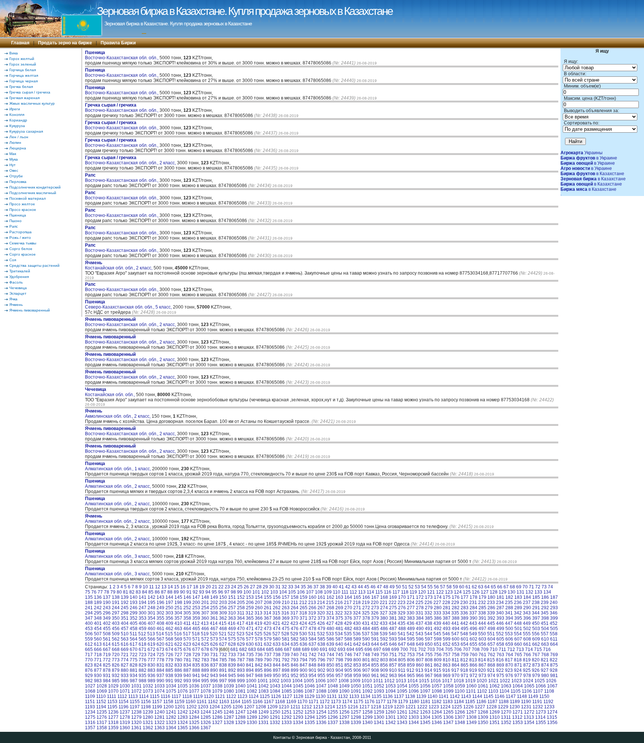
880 (125, 670)
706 (458, 649)
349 (107, 618)
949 (268, 675)
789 (259, 660)
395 (518, 618)
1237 (125, 712)
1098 (437, 691)
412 (196, 623)
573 (214, 639)
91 (189, 592)
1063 (506, 686)
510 (125, 633)
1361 (136, 727)
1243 (194, 712)
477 (303, 628)
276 (402, 607)
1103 (493, 691)
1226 (468, 706)
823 (89, 665)
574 (223, 639)
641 (348, 644)
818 (518, 660)
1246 (229, 712)
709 (485, 649)
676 (187, 649)
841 (250, 665)
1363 (159, 727)
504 (545, 628)
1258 (367, 712)
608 (527, 639)
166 (366, 597)
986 (125, 680)
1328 (229, 722)
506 (89, 633)
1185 (470, 701)
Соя (12, 260)
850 (330, 665)
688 (297, 649)
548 (464, 633)
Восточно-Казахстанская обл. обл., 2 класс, (131, 160)
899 (295, 670)
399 (554, 618)
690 (315, 649)
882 (142, 670)
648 (411, 644)
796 (321, 660)
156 (277, 597)
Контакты (282, 737)
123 (449, 592)
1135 (377, 696)
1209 (272, 706)
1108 (549, 691)
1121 (220, 696)
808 (429, 660)
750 (384, 654)
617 (134, 644)
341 (509, 613)
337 (473, 613)
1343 (402, 722)
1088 (321, 691)
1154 (124, 701)
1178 (392, 701)
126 (476, 592)
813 (473, 660)
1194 (101, 706)
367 (268, 618)
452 (554, 623)
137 (107, 597)
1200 (168, 706)
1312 (517, 717)
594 (402, 639)
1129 (309, 696)
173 (429, 597)
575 (232, 639)
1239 (148, 712)
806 (411, 660)
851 (339, 665)
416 (232, 623)
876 (89, 670)
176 (456, 597)
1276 (102, 717)
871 (518, 665)
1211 (295, 706)
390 (473, 618)
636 (303, 644)
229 (455, 602)
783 (205, 660)
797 (330, 660)
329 (401, 613)
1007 (332, 680)
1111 (111, 696)
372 (312, 618)
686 (279, 649)
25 (240, 586)
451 (545, 623)
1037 (206, 686)
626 (214, 644)
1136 (388, 696)
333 (437, 613)
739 (286, 654)
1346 (437, 722)
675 (178, 649)
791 (277, 660)
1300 (379, 717)
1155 (135, 701)
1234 (90, 712)
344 (536, 613)
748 (366, 654)
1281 (159, 717)
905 (348, 670)
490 (420, 628)
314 (267, 613)
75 (87, 592)
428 (339, 623)
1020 (482, 680)
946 (241, 675)
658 (500, 644)
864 (456, 665)
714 (529, 649)
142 (151, 597)
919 (473, 670)
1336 (321, 722)
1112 (122, 696)
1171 (314, 701)
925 (527, 670)
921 (491, 670)
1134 (365, 696)
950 (277, 675)
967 (429, 675)
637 (312, 644)
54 (423, 586)
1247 (240, 712)
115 (379, 592)
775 (134, 660)
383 (411, 618)
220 (375, 602)
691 (324, 649)
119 (413, 592)
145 (178, 597)
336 (464, 613)
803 (384, 660)
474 (277, 628)
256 (223, 607)
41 (341, 586)
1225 (457, 706)
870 (509, 665)
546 (446, 633)
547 (455, 633)
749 (375, 654)
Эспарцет (17, 293)
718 (98, 654)
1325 (194, 722)
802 (375, 660)
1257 (356, 712)
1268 (483, 712)
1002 (274, 680)
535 (348, 633)
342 (518, 613)
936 (151, 675)
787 (241, 660)
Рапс (13, 226)
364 (241, 618)
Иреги (14, 109)
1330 (252, 722)
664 (554, 644)
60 (461, 586)
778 (160, 660)
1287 (229, 717)
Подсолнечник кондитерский (35, 187)
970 (456, 675)
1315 (552, 717)
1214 (330, 706)
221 (384, 602)
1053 (390, 686)
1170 (302, 701)
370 (295, 618)
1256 (344, 712)
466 (205, 628)
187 (554, 597)
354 (151, 618)
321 (330, 613)
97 (227, 592)
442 (464, 623)
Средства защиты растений (34, 265)
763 (500, 654)
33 (290, 586)
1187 (492, 701)
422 (285, 623)
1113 (133, 696)
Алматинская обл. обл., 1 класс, (118, 466)
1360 (125, 727)
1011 (378, 680)
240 (554, 602)
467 (214, 628)
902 (321, 670)
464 (187, 628)
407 (151, 623)
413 (205, 623)
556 (536, 633)
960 (366, 675)
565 (142, 639)
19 (202, 586)
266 (312, 607)
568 (169, 639)
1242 (182, 712)
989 (151, 680)
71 (531, 586)
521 (223, 633)
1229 (503, 706)
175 (447, 597)
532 (321, 633)
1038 (217, 686)
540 (393, 633)
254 (205, 607)
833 (178, 665)
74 (550, 586)
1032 (148, 686)
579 (268, 639)
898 (286, 670)
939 (178, 675)
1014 (412, 680)
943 (214, 675)
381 (393, 618)
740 (295, 654)
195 (151, 602)
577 (250, 639)
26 (246, 586)
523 (240, 633)
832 (169, 665)
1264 (437, 712)
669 (125, 649)
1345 (425, 722)
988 (142, 680)
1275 (90, 717)
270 (348, 607)
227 (437, 602)
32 (284, 586)
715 (538, 649)
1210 (284, 706)
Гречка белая (21, 87)
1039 (229, 686)
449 (527, 623)
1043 (275, 686)
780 (178, 660)
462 (169, 628)
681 (234, 649)
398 (545, 618)
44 (360, 586)
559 (89, 639)
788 (250, 660)
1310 (494, 717)
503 (536, 628)
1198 (146, 706)
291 (536, 607)
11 (151, 586)
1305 (437, 717)
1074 (159, 691)
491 (429, 628)
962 (384, 675)
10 (145, 586)
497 (482, 628)
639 (330, 644)
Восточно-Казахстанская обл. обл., (122, 55)
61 (468, 586)
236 (518, 602)
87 (163, 592)
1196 (124, 706)
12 (157, 586)
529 (294, 633)
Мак (12, 154)
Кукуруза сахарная (26, 131)
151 (232, 597)
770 (89, 660)
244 (116, 607)
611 (554, 639)
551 (491, 633)
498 (491, 628)
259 (250, 607)
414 (214, 623)
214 (321, 602)
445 (491, 623)
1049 (344, 686)
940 (187, 675)
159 (303, 597)
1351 (494, 722)
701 (413, 649)
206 (250, 602)
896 (268, 670)
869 (500, 665)
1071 (125, 691)
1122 (231, 696)
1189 (515, 701)
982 (89, 680)
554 (518, 633)
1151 (90, 701)
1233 (549, 706)
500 (509, 628)
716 (547, 649)
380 (384, 618)
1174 (347, 701)
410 (178, 623)
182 (509, 597)
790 (268, 660)
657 (491, 644)
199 (187, 602)
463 (178, 628)
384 (420, 618)
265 (303, 607)
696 (368, 649)
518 (196, 633)
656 (482, 644)
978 (527, 675)
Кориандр (18, 120)
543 (419, 633)
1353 (517, 722)
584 (312, 639)
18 (195, 586)
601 (464, 639)
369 (286, 618)
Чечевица (18, 288)
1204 (214, 706)
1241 (171, 712)
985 (116, 680)
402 (107, 623)
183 (518, 597)
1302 (402, 717)
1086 (298, 691)
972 (473, 675)
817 (509, 660)
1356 (552, 722)
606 (509, 639)
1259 (379, 712)
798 (339, 660)
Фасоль (16, 282)
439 (437, 623)
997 (223, 680)
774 (125, 660)
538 (375, 633)
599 (447, 639)
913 (419, 670)
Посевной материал (27, 198)
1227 (480, 706)
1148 (522, 696)
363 (232, 618)
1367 (206, 727)
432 (375, 623)
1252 (298, 712)
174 (438, 597)
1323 (171, 722)
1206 (238, 706)
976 (509, 675)
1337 (333, 722)
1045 (298, 686)
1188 (504, 701)
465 (196, 628)
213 (312, 602)
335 (455, 613)
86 (157, 592)
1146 (500, 696)
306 (196, 613)
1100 (460, 691)
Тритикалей (19, 271)
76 (94, 592)
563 (125, 639)
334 (446, 613)
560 (98, 639)
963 (393, 675)
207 (259, 602)
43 (354, 586)
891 (223, 670)
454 (98, 628)
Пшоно (15, 221)
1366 (194, 727)
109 (328, 592)
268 (330, 607)
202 (214, 602)
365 (250, 618)
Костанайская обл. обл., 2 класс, (119, 265)
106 (301, 592)
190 (107, 602)
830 (151, 665)
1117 (176, 696)
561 (107, 639)
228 (446, 602)
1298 (356, 717)
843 (268, 665)
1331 (263, 722)
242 (98, 607)
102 (265, 592)
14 (170, 586)
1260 (390, 712)
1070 (113, 691)
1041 (252, 686)
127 (485, 592)
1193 (90, 706)
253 (196, 607)
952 (295, 675)
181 (500, 597)
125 (467, 592)
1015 (424, 680)
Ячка (13, 299)
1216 (353, 706)
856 (384, 665)
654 (464, 644)
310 (232, 613)
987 (134, 680)
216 (339, 602)
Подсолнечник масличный (32, 193)
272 (366, 607)
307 (205, 613)
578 (259, 639)
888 (196, 670)
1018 (459, 680)
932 (116, 675)
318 (303, 613)
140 (134, 597)
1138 (410, 696)
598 (438, 639)
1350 (483, 722)
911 (401, 670)
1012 (389, 680)
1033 (159, 686)
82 (132, 592)
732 (223, 654)
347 (89, 618)
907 (366, 670)
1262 (413, 712)
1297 (344, 717)
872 (527, 665)
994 (196, 680)
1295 (321, 717)
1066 (541, 686)
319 (312, 613)
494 (456, 628)
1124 (254, 696)
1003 (286, 680)
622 (178, 644)
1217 (364, 706)
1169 (291, 701)
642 (357, 644)
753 (411, 654)
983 (98, 680)
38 (322, 586)
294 (89, 613)
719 (107, 654)
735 (250, 654)
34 (297, 586)
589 (357, 639)
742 (312, 654)
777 (151, 660)
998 (232, 680)
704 (440, 649)
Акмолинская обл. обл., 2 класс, (118, 413)
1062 (494, 686)
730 (205, 654)
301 (151, 613)
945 (232, 675)
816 (500, 660)
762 (491, 654)
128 (494, 592)
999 (241, 680)
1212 (307, 706)
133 (538, 592)
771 (98, 660)
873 (536, 665)
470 (241, 628)
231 (473, 602)
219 (366, 602)
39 (328, 586)
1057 (437, 686)
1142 (455, 696)
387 (447, 618)
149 (214, 597)
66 (499, 586)
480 (330, 628)
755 (429, 654)
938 (169, 675)
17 (189, 586)
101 (256, 592)
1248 (252, 712)
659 (509, 644)
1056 (425, 686)
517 (187, 633)
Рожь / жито (20, 237)
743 (321, 654)
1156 (146, 701)
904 (339, 670)
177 (464, 597)
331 (419, 613)
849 (321, 665)
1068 (90, 691)
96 (220, 592)
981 (554, 675)
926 (536, 670)
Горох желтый (21, 59)
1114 (144, 696)
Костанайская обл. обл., (110, 392)
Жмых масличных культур (32, 103)
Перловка (17, 182)
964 (402, 675)
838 (223, 665)
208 (268, 602)
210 (286, 602)
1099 (448, 691)
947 (250, 675)
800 (357, 660)
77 (100, 592)
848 (312, 665)
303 (169, 613)
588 (348, 639)
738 (277, 654)
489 (411, 628)
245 (125, 607)
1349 (471, 722)
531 (312, 633)
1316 (90, 722)
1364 (171, 727)
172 (420, 597)
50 (398, 586)
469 (232, 628)
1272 (529, 712)
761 (482, 654)
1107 (538, 691)
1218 (376, 706)
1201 (180, 706)
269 (339, 607)
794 (303, 660)
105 (292, 592)
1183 (448, 701)
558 (554, 633)
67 (506, 586)
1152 (101, 701)
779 (169, 660)
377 (357, 618)
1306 (448, 717)
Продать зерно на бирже (65, 42)
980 (545, 675)
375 (339, 618)
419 (258, 623)
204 (232, 602)
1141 (444, 696)
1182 (437, 701)
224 (410, 602)
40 (335, 586)
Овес (13, 170)
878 (107, 670)
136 (98, 597)
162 (330, 597)
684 (261, 649)
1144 (477, 696)
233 (491, 602)
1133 (354, 696)
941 (196, 675)
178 (473, 597)
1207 (249, 706)
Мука (13, 159)
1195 (112, 706)
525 (258, 633)
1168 (280, 701)
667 (107, 649)
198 (178, 602)
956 (330, 675)
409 (169, 623)
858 (402, 665)
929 (89, 675)
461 (160, 628)
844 (277, 665)
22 (221, 586)
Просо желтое (22, 204)
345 (545, 613)
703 (431, 649)
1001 (263, 680)
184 (527, 597)
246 (134, 607)
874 (545, 665)
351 (125, 618)
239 (545, 602)
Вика (13, 53)
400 (89, 623)
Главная (20, 42)
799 (348, 660)
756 (438, 654)
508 (107, 633)
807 (420, 660)
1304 (425, 717)
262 (277, 607)
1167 (269, 701)
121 (431, 592)
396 (527, 618)
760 (473, 654)
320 (321, 613)
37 (316, 586)
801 (366, 660)
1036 (194, 686)
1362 (148, 727)
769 (554, 654)
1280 (148, 717)
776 (142, 660)
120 (422, 592)
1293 (298, 717)
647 (402, 644)
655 (473, 644)
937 (160, 675)
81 (125, 592)
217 (348, 602)
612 (89, 644)
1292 (286, 717)
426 (321, 623)
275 (393, 607)
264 (295, 607)
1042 (263, 686)
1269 (494, 712)
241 (89, 607)
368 (277, 618)
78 (106, 592)
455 (107, 628)
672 (151, 649)
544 (428, 633)
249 (160, 607)
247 (142, 607)
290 (527, 607)
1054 (402, 686)
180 (491, 597)
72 (537, 586)
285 (482, 607)
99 (239, 592)
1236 (113, 712)
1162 (213, 701)
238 (536, 602)
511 (133, 633)
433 (384, 623)
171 (411, 597)
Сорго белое (20, 249)
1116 (165, 696)
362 (223, 618)
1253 (309, 712)
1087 (309, 691)
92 (195, 592)
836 (205, 665)
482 (348, 628)
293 (554, 607)
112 (353, 592)
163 (339, 597)
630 (250, 644)
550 (482, 633)
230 (464, 602)
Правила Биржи (118, 42)
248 (151, 607)
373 (321, 618)
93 (201, 592)
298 (125, 613)
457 (125, 628)
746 (348, 654)
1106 (527, 691)
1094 (390, 691)
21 (214, 586)
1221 (410, 706)
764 (509, 654)
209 (277, 602)
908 (375, 670)
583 (303, 639)
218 (357, 602)
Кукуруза (17, 126)
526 (267, 633)
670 (134, 649)
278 (420, 607)
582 (295, 639)
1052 (379, 686)
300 (142, 613)
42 (347, 586)
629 (241, 644)
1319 (125, 722)
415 (223, 623)
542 (410, 633)
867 (482, 665)
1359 (113, 727)
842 (259, 665)
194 (142, 602)
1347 (448, 722)
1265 (448, 712)
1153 (112, 701)
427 (330, 623)
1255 (333, 712)
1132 (343, 696)
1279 (136, 717)
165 (357, 597)
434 (393, 623)
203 (223, 602)
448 (518, 623)
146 (187, 597)
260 (259, 607)
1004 (297, 680)
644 (375, 644)
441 (455, 623)
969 (447, 675)
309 (223, 613)
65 (493, 586)
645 (384, 644)
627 (223, 644)
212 (303, 602)
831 (160, 665)
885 (169, 670)
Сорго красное (22, 254)
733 (232, 654)
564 (134, 639)
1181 (425, 701)
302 (160, 613)
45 (366, 586)
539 (384, 633)
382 (402, 618)
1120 (209, 696)
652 (447, 644)
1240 (159, 712)
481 (339, 628)
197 (169, 602)
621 (169, 644)
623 (187, 644)
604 (491, 639)
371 (303, 618)
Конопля (16, 115)
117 (396, 592)
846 (295, 665)
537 (366, 633)
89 (176, 592)
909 (384, 670)
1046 (309, 686)
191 (116, 602)
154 (259, 597)
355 (160, 618)
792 (286, 660)
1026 (551, 680)
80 (119, 592)
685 (270, 649)
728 (187, 654)
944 (223, 675)
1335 (309, 722)
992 (178, 680)
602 (473, 639)
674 (169, 649)
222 (393, 602)
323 (348, 613)
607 (518, 639)
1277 (113, 717)
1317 (102, 722)
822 (554, 660)
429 (348, 623)
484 (366, 628)
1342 (390, 722)
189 (98, 602)
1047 (321, 686)
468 (223, 628)
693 (341, 649)
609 (536, 639)
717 (89, 654)
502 (527, 628)
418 (249, 623)
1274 (552, 712)
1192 (548, 701)
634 (286, 644)
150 (223, 597)
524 (249, 633)
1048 (333, 686)
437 (419, 623)
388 (456, 618)
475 (286, 628)
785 (223, 660)
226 (428, 602)
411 (187, 623)
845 (286, 665)
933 (125, 675)
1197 (135, 706)
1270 (506, 712)
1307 (460, 717)
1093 (379, 691)
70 (525, 586)
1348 (460, 722)
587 (339, 639)
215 (330, 602)
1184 (459, 701)
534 (339, 633)
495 (464, 628)
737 (268, 654)
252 (187, 607)
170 (402, 597)
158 (295, 597)
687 (288, 649)
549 (473, 633)
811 (455, 660)
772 (107, 660)
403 (116, 623)
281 (447, 607)
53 (417, 586)
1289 (252, 717)
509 (116, 633)
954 (312, 675)
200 (196, 602)
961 (375, 675)
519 (205, 633)
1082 (252, 691)
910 (393, 670)
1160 (191, 701)
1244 (206, 712)
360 (205, 618)
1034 (171, 686)
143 (160, 597)
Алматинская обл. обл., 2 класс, (118, 483)
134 (547, 592)
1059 (460, 686)
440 (446, 623)
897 (277, 670)
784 (214, 660)
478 (312, 628)
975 (500, 675)
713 (520, 649)
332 (428, 613)
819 (527, 660)
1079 (217, 691)
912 (410, 670)
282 (456, 607)
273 (375, 607)
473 (268, 628)
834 (187, 665)
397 (536, 618)
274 (384, 607)
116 (387, 592)
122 (440, 592)
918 (464, 670)
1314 (540, 717)
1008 (343, 680)
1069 (102, 691)
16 (183, 586)
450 (536, 623)
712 (511, 649)
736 (259, 654)
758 (456, 654)
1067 (552, 686)
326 (375, 613)
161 (321, 597)
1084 (275, 691)
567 (160, 639)
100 (247, 592)
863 (447, 665)
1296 (333, 717)
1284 (194, 717)
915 (437, 670)
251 (178, 607)
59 (455, 586)
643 (366, 644)
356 (169, 618)
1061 (483, 686)
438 (428, 623)
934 (134, 675)
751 (393, 654)
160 (312, 597)
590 (366, 639)
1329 (240, 722)
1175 (358, 701)
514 (160, 633)
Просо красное (22, 210)
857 (393, 665)
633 (277, 644)
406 (142, 623)
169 (393, 597)
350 (116, 618)
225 (419, 602)
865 (464, 665)
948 (259, 675)
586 (330, 639)
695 (359, 649)
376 (348, 618)
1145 (488, 696)
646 (393, 644)
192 (125, 602)
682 (243, 649)
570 (187, 639)
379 (375, 618)
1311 (506, 717)
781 (187, 660)
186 (545, 597)
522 (232, 633)
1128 (298, 696)
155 (268, 597)
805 (402, 660)
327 (384, 613)
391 (482, 618)
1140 (432, 696)
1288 (240, 717)
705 (449, 649)
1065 (529, 686)
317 (294, 613)
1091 (356, 691)
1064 (517, 686)
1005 (309, 680)
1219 (387, 706)
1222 (422, 706)
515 (169, 633)
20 (208, 586)
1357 (90, 727)
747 (357, 654)
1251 (286, 712)
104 (283, 592)
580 (277, 639)
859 (411, 665)
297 (116, 613)
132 (529, 592)
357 (178, 618)
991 (169, 680)
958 (348, 675)
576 (241, 639)
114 (370, 592)
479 (321, 628)
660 (518, 644)
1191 (537, 701)
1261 (402, 712)
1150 (544, 696)
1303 (413, 717)
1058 (448, 686)
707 (467, 649)
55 (430, 586)
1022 (505, 680)
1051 (367, 686)
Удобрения (19, 277)
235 (509, 602)
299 (134, 613)
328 (393, 613)
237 (527, 602)
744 (330, 654)
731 (214, 654)
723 (142, 654)
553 (509, 633)
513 (151, 633)
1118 (187, 696)
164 (348, 597)
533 (330, 633)
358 (187, 618)
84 (144, 592)
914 (428, 670)
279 (429, 607)
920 (482, 670)
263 (286, 607)
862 (438, 665)
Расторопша (20, 232)
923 (509, 670)
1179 (403, 701)
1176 (369, 701)
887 (187, 670)
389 (464, 618)
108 (319, 592)
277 (411, 607)
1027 (90, 686)
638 (321, 644)
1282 (171, 717)
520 (214, 633)
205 (241, 602)
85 (151, 592)
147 (196, 597)
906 (357, 670)
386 (438, 618)
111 (344, 592)
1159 (179, 701)
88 (170, 592)
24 (233, 586)
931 (107, 675)
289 (518, 607)
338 (482, 613)
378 (366, 618)
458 (134, 628)
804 (393, 660)
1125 (265, 696)
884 (160, 670)
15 (176, 586)
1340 (367, 722)
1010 (367, 680)
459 (142, 628)
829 (142, 665)
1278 (125, 717)
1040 (240, 686)
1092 (367, 691)
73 (544, 586)
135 (89, 597)
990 (160, 680)
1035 (182, 686)
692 (333, 649)
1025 (539, 680)
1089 (333, 691)
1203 (203, 706)
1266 (460, 712)
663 (545, 644)
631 (259, 644)
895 (259, 670)
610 (545, 639)
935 (142, 675)
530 (303, 633)
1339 (356, 722)
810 (447, 660)
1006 (320, 680)
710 (494, 649)
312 (249, 613)
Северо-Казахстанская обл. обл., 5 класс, (129, 304)
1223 (434, 706)
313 (258, 613)
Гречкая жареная (24, 98)
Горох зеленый (22, 64)
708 (476, 649)
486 (384, 628)
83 (138, 592)
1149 (533, 696)
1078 (206, 691)
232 (482, 602)
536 (357, 633)
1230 (514, 706)
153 (250, 597)
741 (303, 654)
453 (89, 628)
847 (303, 665)
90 (182, 592)
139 (125, 597)
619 (151, 644)
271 (357, 607)
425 (312, 623)
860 (420, 665)
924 (518, 670)
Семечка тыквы (22, 243)
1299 (367, 717)
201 (205, 602)
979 (536, 675)
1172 (325, 701)
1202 (191, 706)
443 (473, 623)
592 (384, 639)
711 (502, 649)
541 (401, 633)
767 (536, 654)
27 (252, 586)
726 (169, 654)
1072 (136, 691)
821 (545, 660)
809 (438, 660)
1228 (491, 706)
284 (473, 607)
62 (474, 586)
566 (151, 639)
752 (402, 654)
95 (214, 592)
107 (310, 592)
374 (330, 618)
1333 (286, 722)
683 (252, 649)
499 (500, 628)
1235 (102, 712)
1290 (263, 717)
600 (456, 639)
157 (286, 597)
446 (500, 623)
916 (446, 670)
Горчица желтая (23, 75)
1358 (102, 727)
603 (482, 639)
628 (232, 644)
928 (554, 670)
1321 (148, 722)
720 (116, 654)
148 (205, 597)
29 (265, 586)
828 (134, 665)
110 (336, 592)
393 (500, 618)
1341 (379, 722)
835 (196, 665)
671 (142, 649)
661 (527, 644)
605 (500, 639)
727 (178, 654)
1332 (275, 722)
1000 (251, 680)
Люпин (15, 142)
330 (410, 613)
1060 (471, 686)
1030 (125, 686)
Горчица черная (23, 81)
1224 (445, 706)
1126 (276, 696)
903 (330, 670)
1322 (159, 722)
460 (151, 628)
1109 (90, 696)
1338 (344, 722)
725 (160, 654)
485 (375, 628)
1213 (318, 706)
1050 (356, 686)
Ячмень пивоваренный (29, 310)
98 (233, 592)
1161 (202, 701)
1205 (226, 706)
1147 (511, 696)
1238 (136, 712)
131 (520, 592)
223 (401, 602)
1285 (206, 717)
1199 (157, 706)
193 (134, 602)
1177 (381, 701)
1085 (286, 691)
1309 (483, 717)
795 (312, 660)
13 (164, 586)
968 (438, 675)
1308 (471, 717)
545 (437, 633)
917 (455, 670)
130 (511, 592)
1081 (240, 691)
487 (393, 628)
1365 (182, 727)
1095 (402, 691)
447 (509, 623)
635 (295, 644)
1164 (235, 701)
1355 (541, 722)
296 (107, 613)
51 (404, 586)
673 (160, 649)
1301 (390, 717)
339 (491, 613)
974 (491, 675)
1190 (526, 701)
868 (491, 665)
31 (278, 586)
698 (386, 649)
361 (214, 618)
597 (429, 639)
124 (458, 592)
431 (366, 623)
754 (420, 654)
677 (196, 649)
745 (339, 654)
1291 (275, 717)
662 (536, 644)
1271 (517, 712)
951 (286, 675)
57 (442, 586)
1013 (401, 680)
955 (321, 675)
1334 (298, 722)
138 (116, 597)
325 (366, 613)
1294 (309, 717)
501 (518, 628)
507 (98, 633)
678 (205, 649)
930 (98, 675)
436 (410, 623)
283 (464, 607)
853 (357, 665)
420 (267, 623)
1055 (413, 686)
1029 (113, 686)
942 (205, 675)
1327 (217, 722)
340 (500, 613)
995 (205, 680)
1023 (516, 680)
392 (491, 618)
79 (113, 592)
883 (151, 670)
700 (404, 649)
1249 (263, 712)
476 (295, 628)
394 (509, 618)
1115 (155, 696)
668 (116, 649)
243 (107, 607)
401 (98, 623)
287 (500, 607)
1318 (113, 722)
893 (241, 670)
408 (160, 623)
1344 (413, 722)
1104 (504, 691)
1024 (528, 680)
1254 (321, 712)
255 (214, 607)
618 (142, 644)
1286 (217, 717)
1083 (263, 691)
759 (464, 654)
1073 (148, 691)
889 (205, 670)
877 (98, 670)
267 (321, 607)
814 (482, 660)
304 (178, 613)
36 (309, 586)
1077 (194, 691)
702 (422, 649)
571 (196, 639)
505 (554, 628)
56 (436, 586)
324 (357, 613)
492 (438, 628)
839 (232, 665)
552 (500, 633)
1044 (286, 686)
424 (303, 623)
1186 (481, 701)
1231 (526, 706)
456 (116, 628)
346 (554, 613)
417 (240, 623)
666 (98, 649)
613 (98, 644)
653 (456, 644)
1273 (541, 712)
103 (274, 592)
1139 (421, 696)
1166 (258, 701)
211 (294, 602)
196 (160, 602)
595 (411, 639)
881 (134, 670)
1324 (182, 722)
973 (482, 675)
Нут (12, 165)
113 (362, 592)
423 (294, 623)
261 (268, 607)
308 (214, 613)
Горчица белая (22, 70)
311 (240, 613)
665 (89, 649)
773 (116, 660)
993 (187, 680)
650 (429, 644)
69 (518, 586)
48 (385, 586)
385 (429, 618)
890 (214, 670)
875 (554, 665)
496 (473, 628)
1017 (447, 680)
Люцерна (17, 148)
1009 (355, 680)
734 (241, 654)
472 (259, 628)
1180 (414, 701)
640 (339, 644)
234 (500, 602)
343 (527, 613)
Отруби (16, 176)
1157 (157, 701)
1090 (344, 691)
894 (250, 670)
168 (384, 597)
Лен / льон (18, 137)
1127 (287, 696)
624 (196, 644)
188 (89, 602)
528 (285, 633)
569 (178, 639)
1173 (336, 701)
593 (393, 639)
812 (464, 660)
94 (208, 592)
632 (268, 644)
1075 (171, 691)
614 (107, 644)
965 (411, 675)
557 (545, 633)
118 (404, 592)
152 (241, 597)
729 (196, 654)
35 (303, 586)
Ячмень (16, 305)
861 (429, 665)
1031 (136, 686)
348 (98, 618)
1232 (538, 706)
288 (509, 607)
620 (160, 644)
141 (142, 597)
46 (373, 586)
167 (375, 597)
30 (271, 586)
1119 (198, 696)
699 (395, 649)
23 (227, 586)
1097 (425, 691)
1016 (435, 680)
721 (125, 654)
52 (411, 586)
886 (178, 670)
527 (276, 633)
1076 (182, 691)
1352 (506, 722)
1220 (399, 706)
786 (232, 660)
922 (500, 670)
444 (482, 623)
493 (447, 628)
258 (241, 607)
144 (169, 597)
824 (98, 665)
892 (232, 670)
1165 (247, 701)
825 (107, 665)
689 (306, 649)
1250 (275, 712)
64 (487, 586)
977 (518, 675)
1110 (101, 696)
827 (125, 665)
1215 (341, 706)
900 (303, 670)
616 (125, 644)
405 (134, 623)
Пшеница (17, 215)
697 (377, 649)
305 (187, 613)
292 (545, 607)
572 (205, 639)
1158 (168, 701)
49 (392, 586)
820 (536, 660)
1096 (413, 691)
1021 (493, 680)
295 (98, 613)
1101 (471, 691)
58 (449, 586)
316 (285, 613)
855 (375, 665)
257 (232, 607)
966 (420, 675)
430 (357, 623)
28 (259, 586)
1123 (242, 696)
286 (491, 607)
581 (286, 639)
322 (339, 613)
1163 (224, 701)
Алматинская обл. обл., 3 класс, (118, 553)
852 (348, 665)
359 (196, 618)
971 (464, 675)
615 (116, 644)
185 (536, 597)
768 (545, 654)
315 (276, 613)
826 (116, 665)
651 (438, 644)
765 (518, 654)
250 (169, 607)
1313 (529, 717)
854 (366, 665)
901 (312, 670)
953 (303, 675)
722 (134, 654)
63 (480, 586)
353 (142, 618)
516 (178, 633)
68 (512, 586)
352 (134, 618)
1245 (217, 712)
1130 (321, 696)
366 (259, 618)
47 (379, 586)
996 (214, 680)
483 (357, 628)
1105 (516, 691)
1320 (136, 722)
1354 (529, 722)
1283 (182, 717)
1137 (399, 696)
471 (250, 628)
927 (545, 670)
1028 (102, 686)
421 (276, 623)
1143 (466, 696)
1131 (332, 696)
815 (491, 660)
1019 (470, 680)
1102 (482, 691)
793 (295, 660)
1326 (206, 722)
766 (527, 654)
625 (205, 644)
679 (214, 649)
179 (482, 597)
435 (401, 623)
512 (142, 633)
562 (116, 639)
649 (420, 644)
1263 (425, 712)
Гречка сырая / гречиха (29, 92)
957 (339, 675)
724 (151, 654)
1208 (261, 706)
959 (357, 675)
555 (527, 633)
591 (375, 639)
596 (420, 639)
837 (214, 665)
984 (107, 680)
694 (350, 649)
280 (438, 607)
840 (241, 665)
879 (116, 670)
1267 (471, 712)
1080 (229, 691)
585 (321, 639)
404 (125, 623)
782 (196, 660)
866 (473, 665)
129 (502, 592)
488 (402, 628)
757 (447, 654)
